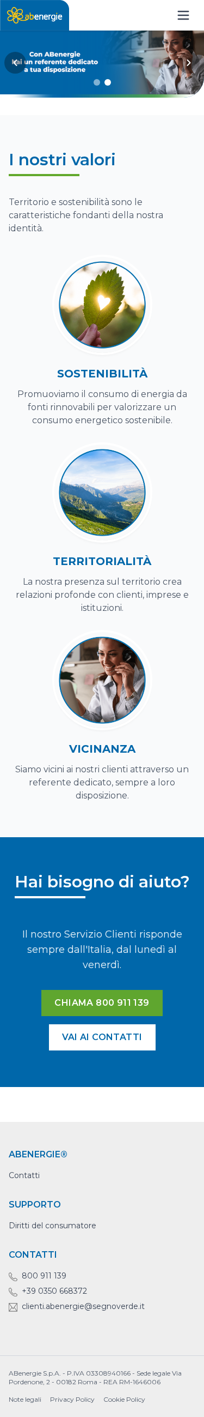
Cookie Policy (124, 1399)
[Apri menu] (183, 15)
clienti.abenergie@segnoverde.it (83, 1306)
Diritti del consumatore (52, 1225)
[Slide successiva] (189, 63)
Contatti (24, 1175)
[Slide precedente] (15, 63)
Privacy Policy (72, 1399)
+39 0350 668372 (54, 1291)
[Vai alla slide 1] (97, 82)
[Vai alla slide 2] (107, 82)
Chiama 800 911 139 (101, 1003)
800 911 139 (44, 1276)
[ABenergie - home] (34, 15)
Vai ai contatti (102, 1037)
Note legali (25, 1399)
